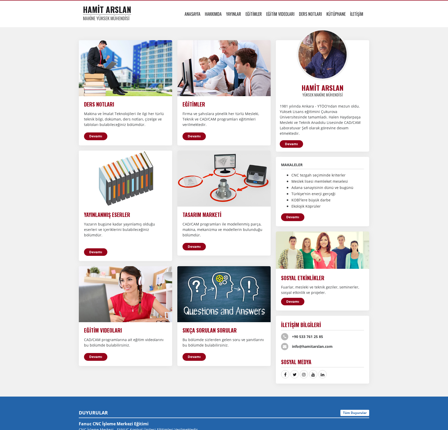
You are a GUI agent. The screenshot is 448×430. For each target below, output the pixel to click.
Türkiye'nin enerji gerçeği (313, 193)
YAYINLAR (233, 14)
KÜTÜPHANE (336, 14)
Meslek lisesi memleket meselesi (319, 181)
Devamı (95, 136)
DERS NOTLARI (310, 14)
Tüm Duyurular (355, 413)
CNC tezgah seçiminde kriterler (318, 175)
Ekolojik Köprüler (306, 206)
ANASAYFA (192, 14)
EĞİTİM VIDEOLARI (280, 14)
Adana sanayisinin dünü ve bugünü (322, 187)
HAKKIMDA (213, 14)
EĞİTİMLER (254, 14)
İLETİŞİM (356, 14)
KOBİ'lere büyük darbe (311, 200)
